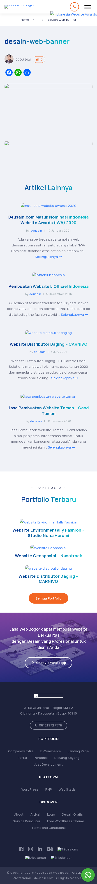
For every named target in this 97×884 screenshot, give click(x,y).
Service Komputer (26, 821)
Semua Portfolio (48, 598)
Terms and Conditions (48, 827)
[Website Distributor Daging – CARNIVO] (48, 332)
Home (25, 20)
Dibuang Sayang (66, 757)
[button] (48, 662)
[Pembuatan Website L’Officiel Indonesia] (48, 275)
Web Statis (67, 789)
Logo (51, 814)
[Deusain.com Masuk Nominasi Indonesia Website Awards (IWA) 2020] (48, 205)
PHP (48, 789)
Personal (41, 757)
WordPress (30, 789)
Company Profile (21, 751)
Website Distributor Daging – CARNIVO (48, 344)
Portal (22, 757)
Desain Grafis (72, 814)
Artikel (35, 814)
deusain (36, 230)
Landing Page (78, 751)
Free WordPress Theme (65, 821)
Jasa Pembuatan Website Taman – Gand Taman (48, 410)
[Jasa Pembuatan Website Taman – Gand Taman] (48, 396)
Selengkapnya (47, 256)
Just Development (48, 764)
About (19, 814)
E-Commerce (50, 751)
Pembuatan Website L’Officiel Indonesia (49, 286)
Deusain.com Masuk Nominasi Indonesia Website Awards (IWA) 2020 (48, 219)
